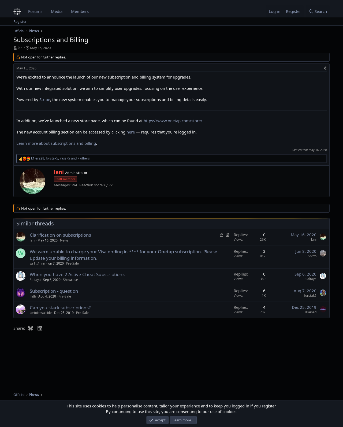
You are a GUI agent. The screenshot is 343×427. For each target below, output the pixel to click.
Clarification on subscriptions (60, 235)
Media (56, 11)
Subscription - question (54, 291)
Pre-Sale (72, 263)
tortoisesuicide (41, 312)
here (130, 132)
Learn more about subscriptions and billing (56, 143)
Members (80, 11)
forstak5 (310, 295)
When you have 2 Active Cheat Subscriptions (77, 274)
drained (310, 312)
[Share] (325, 68)
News (64, 240)
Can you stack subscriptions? (60, 308)
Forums (35, 11)
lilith (33, 296)
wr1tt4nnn (37, 263)
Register (20, 21)
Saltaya (35, 279)
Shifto (312, 256)
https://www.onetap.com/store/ (173, 120)
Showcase (70, 279)
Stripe (44, 99)
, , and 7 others (60, 158)
